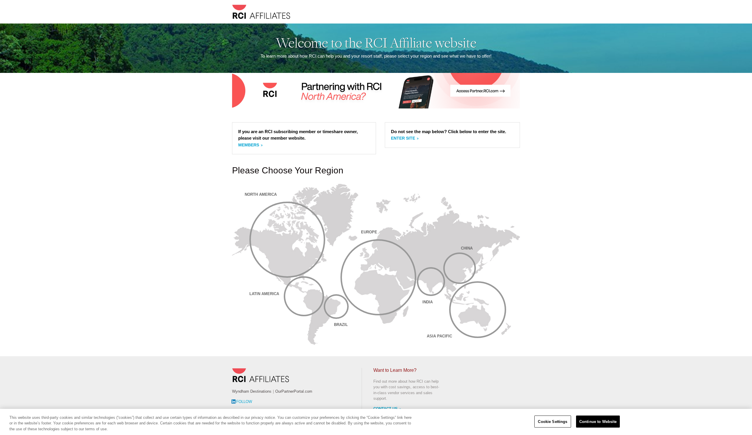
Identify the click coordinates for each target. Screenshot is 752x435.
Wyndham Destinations (251, 391)
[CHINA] (459, 268)
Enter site (403, 138)
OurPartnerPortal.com (293, 391)
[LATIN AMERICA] (304, 296)
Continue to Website (598, 421)
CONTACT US (385, 408)
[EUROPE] (378, 277)
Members (248, 145)
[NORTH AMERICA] (287, 239)
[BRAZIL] (336, 306)
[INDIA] (431, 281)
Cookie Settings (552, 421)
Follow (244, 401)
